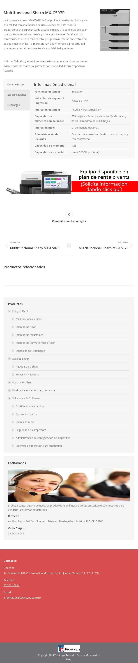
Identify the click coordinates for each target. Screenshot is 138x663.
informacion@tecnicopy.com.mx (22, 597)
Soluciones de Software (26, 398)
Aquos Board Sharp (27, 366)
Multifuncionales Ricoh (29, 319)
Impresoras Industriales (29, 335)
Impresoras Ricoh (26, 327)
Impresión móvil (25, 422)
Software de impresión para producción (39, 445)
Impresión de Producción (30, 350)
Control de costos (26, 414)
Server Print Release (27, 374)
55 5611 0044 (16, 533)
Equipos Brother (21, 382)
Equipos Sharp (20, 358)
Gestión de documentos (30, 406)
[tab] (17, 84)
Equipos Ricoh (20, 311)
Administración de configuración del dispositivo (43, 438)
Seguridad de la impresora (31, 430)
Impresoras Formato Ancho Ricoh (35, 342)
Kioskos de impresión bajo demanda (33, 390)
